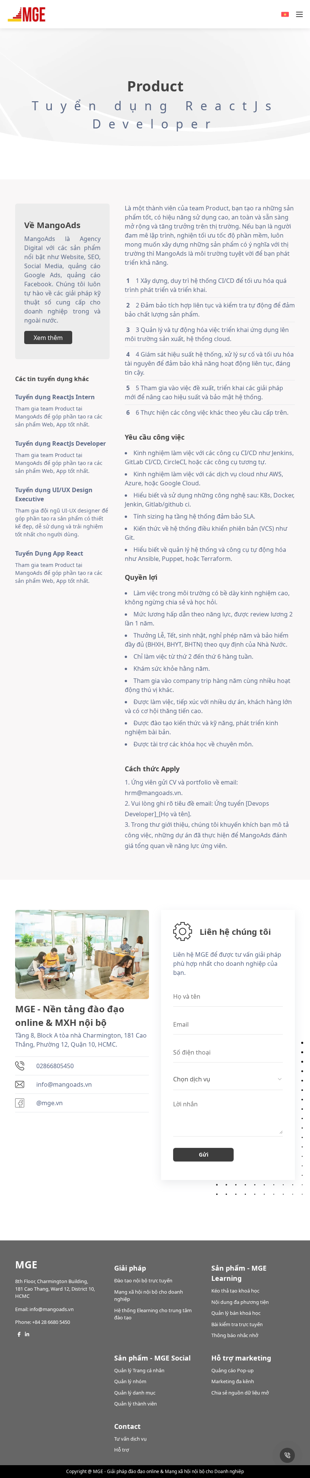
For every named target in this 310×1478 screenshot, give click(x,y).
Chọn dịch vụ (191, 1079)
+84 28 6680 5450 (51, 1322)
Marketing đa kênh (232, 1381)
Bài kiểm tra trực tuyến (237, 1324)
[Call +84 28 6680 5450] (287, 1455)
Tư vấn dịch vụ (130, 1438)
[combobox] (228, 1079)
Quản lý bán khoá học (235, 1313)
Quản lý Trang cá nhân (139, 1370)
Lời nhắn (185, 1105)
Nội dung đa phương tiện (240, 1302)
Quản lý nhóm (130, 1381)
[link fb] (19, 1334)
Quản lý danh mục (134, 1392)
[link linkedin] (27, 1334)
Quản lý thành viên (135, 1403)
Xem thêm (48, 338)
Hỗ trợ (121, 1449)
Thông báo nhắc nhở (234, 1335)
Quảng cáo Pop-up (232, 1370)
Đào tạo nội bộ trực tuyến (143, 1280)
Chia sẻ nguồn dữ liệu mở (240, 1392)
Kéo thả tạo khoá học (235, 1290)
